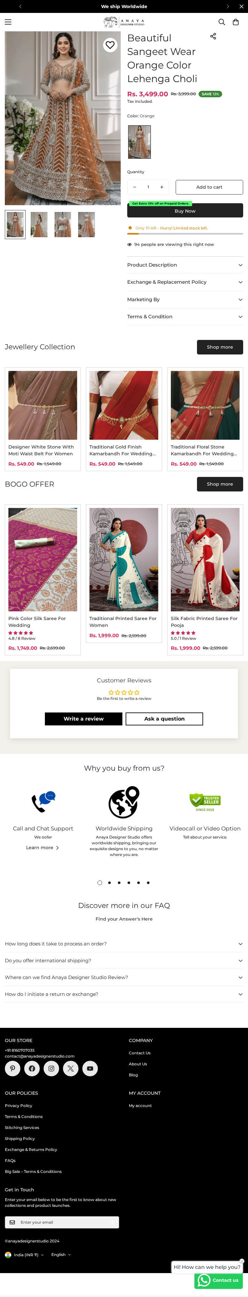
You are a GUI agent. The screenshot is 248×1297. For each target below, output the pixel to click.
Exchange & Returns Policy (31, 1149)
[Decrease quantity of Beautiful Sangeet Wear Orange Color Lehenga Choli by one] (135, 187)
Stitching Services (22, 1127)
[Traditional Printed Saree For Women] (123, 559)
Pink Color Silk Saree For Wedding (37, 622)
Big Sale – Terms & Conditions (33, 1171)
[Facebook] (32, 1068)
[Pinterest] (12, 1068)
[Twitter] (70, 1068)
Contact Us (139, 1052)
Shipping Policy (20, 1138)
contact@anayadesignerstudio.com (40, 1056)
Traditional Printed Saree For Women (123, 622)
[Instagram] (51, 1068)
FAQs (10, 1160)
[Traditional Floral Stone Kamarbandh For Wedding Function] (205, 405)
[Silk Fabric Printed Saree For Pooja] (205, 559)
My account (140, 1105)
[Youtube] (90, 1068)
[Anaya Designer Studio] (124, 22)
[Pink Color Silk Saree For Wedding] (42, 559)
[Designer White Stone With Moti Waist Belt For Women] (42, 405)
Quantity (135, 171)
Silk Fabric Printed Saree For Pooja (204, 622)
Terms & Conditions (24, 1116)
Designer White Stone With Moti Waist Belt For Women (41, 450)
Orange (139, 142)
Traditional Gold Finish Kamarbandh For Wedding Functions (120, 450)
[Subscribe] (112, 1222)
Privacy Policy (18, 1105)
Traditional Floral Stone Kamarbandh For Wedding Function (202, 450)
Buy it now (185, 210)
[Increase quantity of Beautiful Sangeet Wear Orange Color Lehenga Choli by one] (162, 187)
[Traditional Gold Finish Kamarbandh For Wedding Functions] (123, 405)
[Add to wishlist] (110, 45)
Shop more (220, 347)
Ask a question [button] (164, 719)
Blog (133, 1074)
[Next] (228, 6)
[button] (235, 22)
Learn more (39, 847)
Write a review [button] (84, 719)
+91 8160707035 (20, 1050)
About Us (138, 1063)
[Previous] (20, 6)
